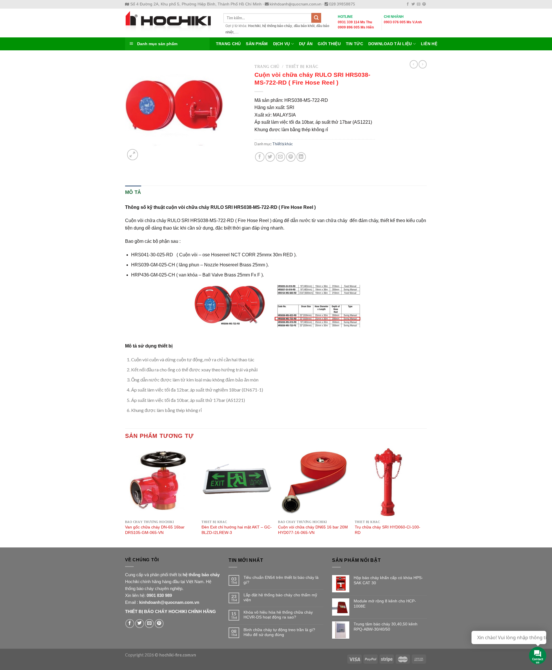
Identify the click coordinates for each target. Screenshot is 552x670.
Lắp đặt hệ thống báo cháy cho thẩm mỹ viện (280, 597)
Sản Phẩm (257, 44)
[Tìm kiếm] (316, 18)
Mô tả (133, 192)
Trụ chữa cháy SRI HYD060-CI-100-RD (387, 530)
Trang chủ (266, 66)
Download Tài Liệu (390, 44)
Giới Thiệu (329, 44)
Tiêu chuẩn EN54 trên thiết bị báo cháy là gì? (281, 580)
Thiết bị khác (302, 66)
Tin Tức (354, 44)
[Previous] (125, 496)
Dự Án (306, 44)
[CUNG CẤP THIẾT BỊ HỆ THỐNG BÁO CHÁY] (170, 23)
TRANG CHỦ (228, 44)
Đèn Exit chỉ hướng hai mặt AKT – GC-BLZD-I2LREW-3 (237, 530)
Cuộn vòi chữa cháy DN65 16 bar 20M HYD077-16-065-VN (313, 530)
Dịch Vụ (281, 44)
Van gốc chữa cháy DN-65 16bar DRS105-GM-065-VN (155, 530)
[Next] (425, 496)
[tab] (133, 192)
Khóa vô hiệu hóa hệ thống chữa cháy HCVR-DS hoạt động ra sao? (278, 614)
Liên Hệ (429, 44)
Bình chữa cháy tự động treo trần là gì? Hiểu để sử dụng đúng (279, 632)
